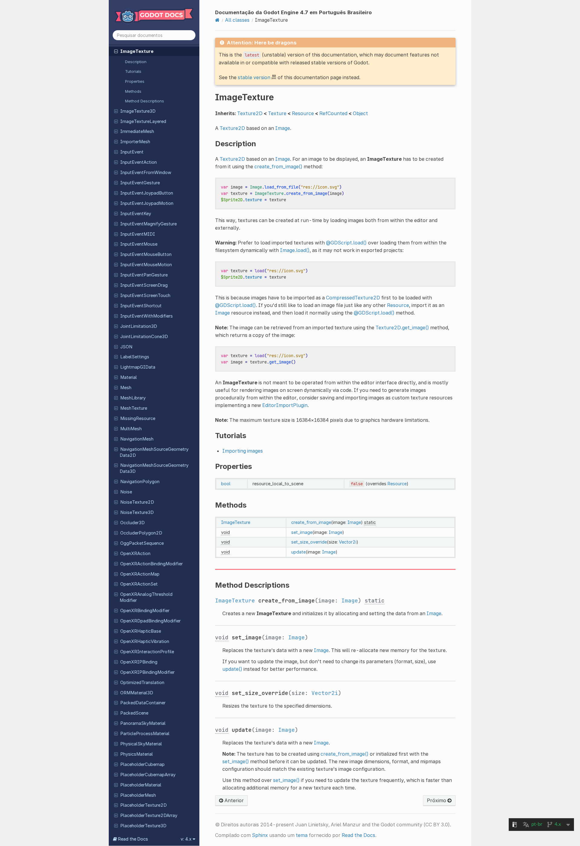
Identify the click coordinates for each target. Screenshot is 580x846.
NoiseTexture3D (137, 512)
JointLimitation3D (138, 326)
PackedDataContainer (143, 703)
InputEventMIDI (137, 234)
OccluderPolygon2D (141, 533)
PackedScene (134, 713)
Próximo (437, 800)
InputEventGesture (140, 183)
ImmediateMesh (137, 131)
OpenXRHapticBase (140, 631)
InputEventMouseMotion (146, 264)
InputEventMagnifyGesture (148, 224)
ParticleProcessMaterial (144, 733)
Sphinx (260, 835)
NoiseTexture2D (137, 502)
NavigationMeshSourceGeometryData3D (154, 468)
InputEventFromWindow (145, 172)
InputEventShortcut (141, 305)
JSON (126, 347)
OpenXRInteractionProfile (147, 651)
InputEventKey (135, 213)
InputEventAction (138, 162)
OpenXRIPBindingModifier (147, 672)
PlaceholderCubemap (142, 764)
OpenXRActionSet (139, 584)
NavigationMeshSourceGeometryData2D (154, 452)
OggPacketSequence (142, 543)
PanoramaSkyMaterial (143, 723)
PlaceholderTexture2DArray (148, 815)
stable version (254, 77)
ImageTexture (136, 51)
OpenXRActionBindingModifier (151, 564)
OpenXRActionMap (140, 574)
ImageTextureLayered (143, 121)
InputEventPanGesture (144, 275)
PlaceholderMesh (138, 795)
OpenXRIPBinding (138, 662)
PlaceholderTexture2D (143, 805)
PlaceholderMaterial (140, 785)
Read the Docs (358, 835)
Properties (134, 81)
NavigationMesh (136, 439)
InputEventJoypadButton (146, 193)
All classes (237, 20)
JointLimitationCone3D (144, 336)
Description (136, 61)
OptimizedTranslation (142, 682)
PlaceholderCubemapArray (148, 774)
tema (302, 835)
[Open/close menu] (116, 51)
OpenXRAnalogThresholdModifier (146, 597)
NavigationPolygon (140, 481)
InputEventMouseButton (146, 254)
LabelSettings (134, 357)
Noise (126, 492)
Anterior (233, 800)
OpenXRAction (135, 553)
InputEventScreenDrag (144, 285)
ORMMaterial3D (136, 693)
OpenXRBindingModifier (144, 610)
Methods (133, 91)
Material (128, 377)
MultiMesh (131, 428)
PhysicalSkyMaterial (141, 744)
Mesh (125, 387)
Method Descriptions (144, 100)
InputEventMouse (138, 244)
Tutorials (133, 71)
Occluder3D (132, 522)
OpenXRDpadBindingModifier (150, 621)
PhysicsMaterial (136, 754)
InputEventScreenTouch (145, 295)
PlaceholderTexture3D (143, 825)
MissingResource (137, 418)
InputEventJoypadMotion (146, 203)
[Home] (217, 20)
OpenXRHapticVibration (144, 641)
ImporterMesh (135, 141)
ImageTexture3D (138, 111)
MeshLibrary (133, 398)
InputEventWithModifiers (146, 316)
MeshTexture (133, 408)
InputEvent (131, 152)
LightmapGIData (137, 367)
